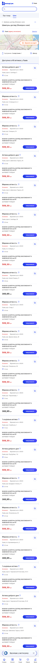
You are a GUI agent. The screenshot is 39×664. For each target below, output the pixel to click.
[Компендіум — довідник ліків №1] (7, 3)
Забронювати (30, 88)
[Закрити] (33, 653)
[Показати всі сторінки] (35, 22)
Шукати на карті (31, 43)
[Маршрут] (35, 68)
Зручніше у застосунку (19, 653)
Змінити (34, 31)
